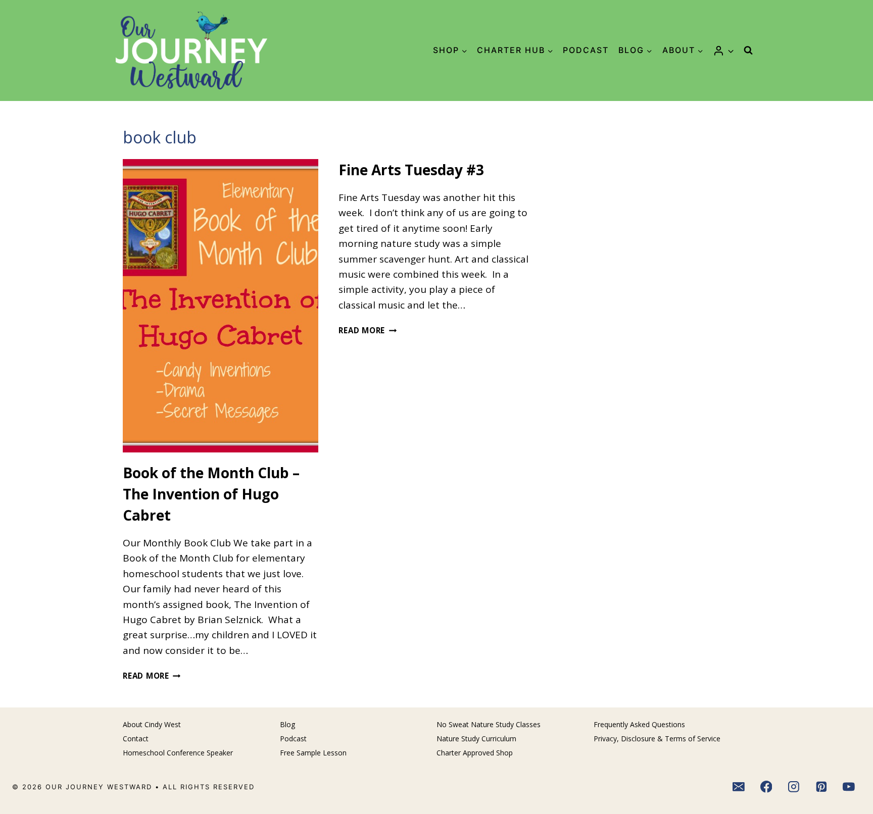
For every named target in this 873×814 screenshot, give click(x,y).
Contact (136, 738)
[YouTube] (849, 787)
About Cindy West (152, 724)
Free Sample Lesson (313, 752)
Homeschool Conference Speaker (178, 752)
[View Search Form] (748, 50)
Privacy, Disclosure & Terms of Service (657, 738)
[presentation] (220, 305)
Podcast (586, 50)
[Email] (738, 787)
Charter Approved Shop (475, 752)
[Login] (723, 50)
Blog (287, 724)
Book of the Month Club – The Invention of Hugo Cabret (211, 494)
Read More (152, 676)
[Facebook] (766, 787)
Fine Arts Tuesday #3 (411, 169)
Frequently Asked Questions (639, 724)
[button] (730, 50)
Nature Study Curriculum (476, 738)
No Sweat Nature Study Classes (489, 724)
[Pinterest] (821, 787)
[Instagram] (794, 787)
